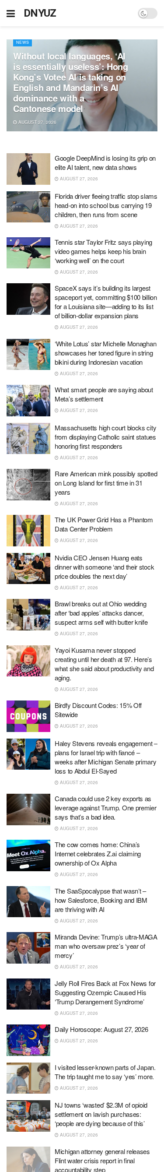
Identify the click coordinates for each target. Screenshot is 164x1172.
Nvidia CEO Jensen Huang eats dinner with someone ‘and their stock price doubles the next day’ (104, 567)
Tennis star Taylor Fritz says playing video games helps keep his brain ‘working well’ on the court (103, 251)
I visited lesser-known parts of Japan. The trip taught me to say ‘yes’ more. (105, 1072)
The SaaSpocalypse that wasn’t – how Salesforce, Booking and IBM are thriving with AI (101, 900)
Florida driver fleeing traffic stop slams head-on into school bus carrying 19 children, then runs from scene (106, 205)
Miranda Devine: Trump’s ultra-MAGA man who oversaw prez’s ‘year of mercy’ (106, 946)
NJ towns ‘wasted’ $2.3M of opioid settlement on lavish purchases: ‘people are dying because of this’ (101, 1114)
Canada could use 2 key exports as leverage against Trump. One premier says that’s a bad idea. (106, 807)
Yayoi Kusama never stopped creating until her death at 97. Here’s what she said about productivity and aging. (104, 663)
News (22, 42)
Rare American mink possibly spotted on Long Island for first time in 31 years (106, 482)
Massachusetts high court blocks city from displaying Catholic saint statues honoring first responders (105, 436)
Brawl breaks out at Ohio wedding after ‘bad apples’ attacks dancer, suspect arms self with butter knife (101, 612)
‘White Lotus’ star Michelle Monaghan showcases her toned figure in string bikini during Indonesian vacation (105, 352)
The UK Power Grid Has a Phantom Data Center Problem (104, 524)
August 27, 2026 (36, 122)
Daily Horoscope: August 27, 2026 (101, 1029)
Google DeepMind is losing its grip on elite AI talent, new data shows (105, 162)
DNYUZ (40, 13)
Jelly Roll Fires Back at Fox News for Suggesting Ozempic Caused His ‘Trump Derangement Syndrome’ (105, 992)
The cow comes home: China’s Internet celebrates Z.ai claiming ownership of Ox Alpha (98, 853)
